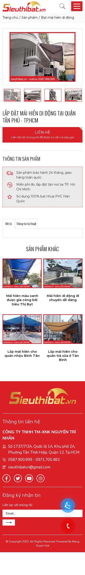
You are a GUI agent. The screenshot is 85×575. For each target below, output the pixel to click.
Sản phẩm (30, 17)
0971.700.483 (48, 459)
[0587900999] (68, 505)
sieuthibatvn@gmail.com (29, 467)
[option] (42, 57)
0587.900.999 (20, 459)
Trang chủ (10, 17)
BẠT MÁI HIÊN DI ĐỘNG (57, 17)
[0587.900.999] (68, 526)
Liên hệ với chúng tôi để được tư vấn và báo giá (42, 134)
